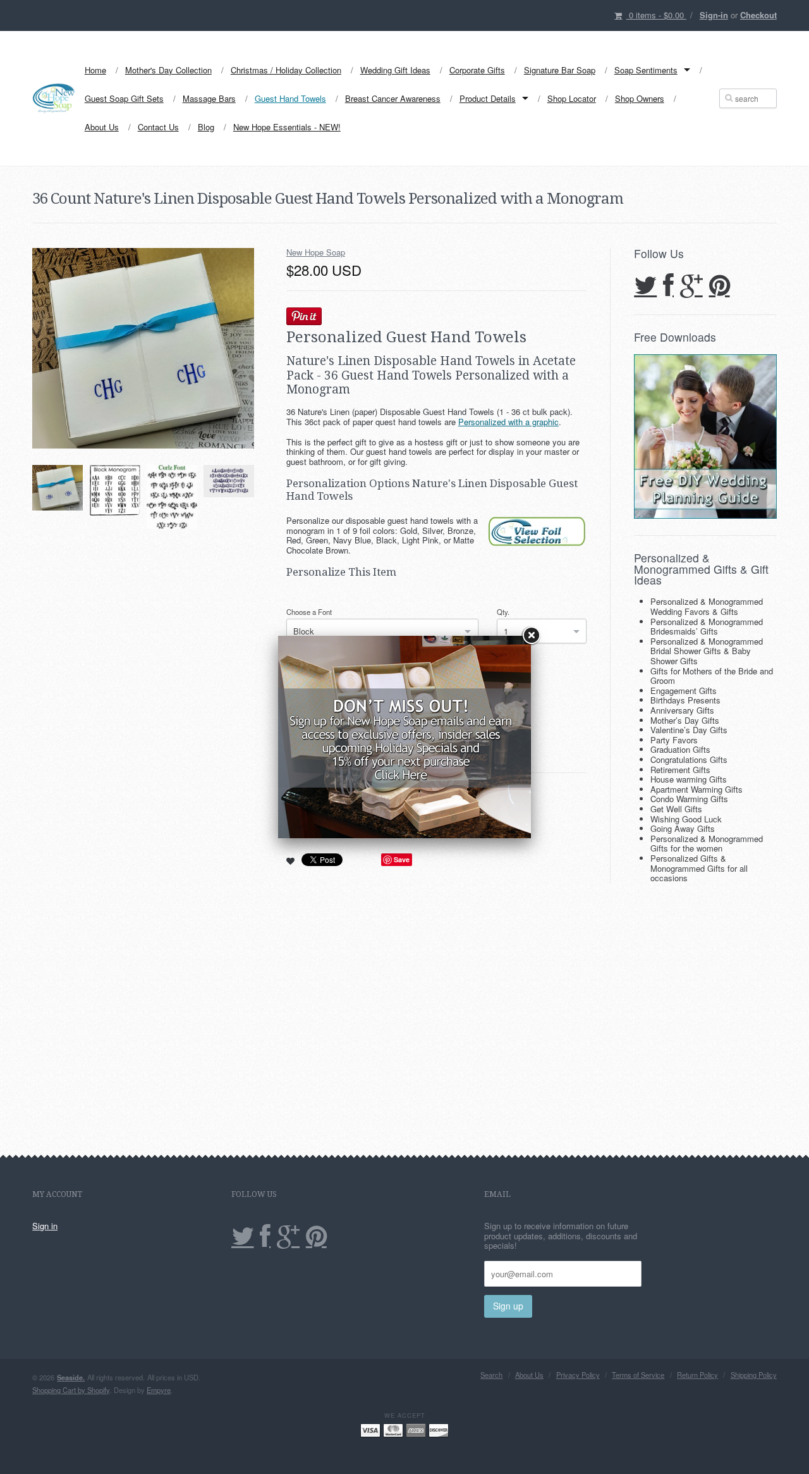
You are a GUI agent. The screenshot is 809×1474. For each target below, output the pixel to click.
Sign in (45, 1226)
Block (303, 631)
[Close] (531, 635)
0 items (656, 15)
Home (95, 70)
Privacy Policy (578, 1375)
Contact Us (158, 127)
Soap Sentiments (646, 70)
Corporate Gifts (477, 70)
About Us (102, 127)
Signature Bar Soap (559, 70)
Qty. (503, 612)
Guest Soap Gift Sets (124, 98)
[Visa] (370, 1429)
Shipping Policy (754, 1375)
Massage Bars (209, 98)
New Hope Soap (315, 252)
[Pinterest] (719, 286)
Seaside (71, 1377)
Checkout (758, 15)
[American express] (416, 1429)
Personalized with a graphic (508, 422)
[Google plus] (691, 286)
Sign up (508, 1305)
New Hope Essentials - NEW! (287, 127)
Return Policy (697, 1375)
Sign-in (714, 15)
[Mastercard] (393, 1429)
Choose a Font (309, 612)
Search (491, 1375)
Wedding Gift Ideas (395, 70)
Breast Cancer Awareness (393, 98)
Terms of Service (638, 1375)
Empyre (159, 1390)
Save (402, 859)
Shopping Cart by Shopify (70, 1390)
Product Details (487, 98)
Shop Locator (571, 98)
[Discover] (439, 1429)
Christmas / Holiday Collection (286, 70)
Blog (206, 127)
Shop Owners (639, 98)
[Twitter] (645, 286)
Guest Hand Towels (290, 98)
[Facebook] (668, 286)
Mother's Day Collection (168, 70)
